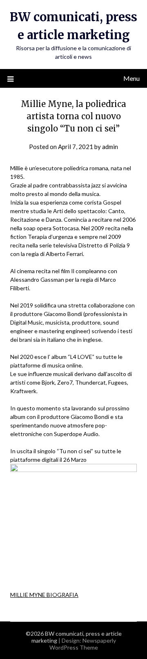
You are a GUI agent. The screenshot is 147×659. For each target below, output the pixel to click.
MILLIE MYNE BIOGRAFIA (44, 594)
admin (110, 146)
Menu (131, 78)
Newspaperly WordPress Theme (82, 644)
